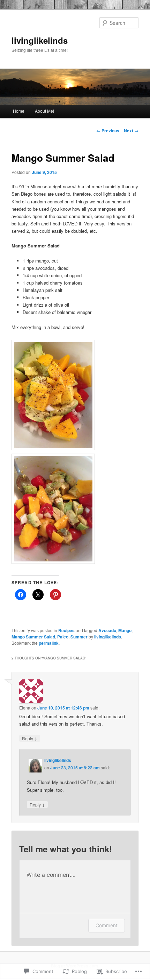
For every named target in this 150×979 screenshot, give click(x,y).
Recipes (66, 630)
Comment (107, 925)
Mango (125, 630)
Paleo (62, 637)
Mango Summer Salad (33, 637)
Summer (79, 637)
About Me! (44, 111)
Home (18, 111)
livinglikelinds (40, 40)
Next (131, 130)
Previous (107, 130)
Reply (29, 738)
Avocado (107, 630)
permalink (49, 643)
